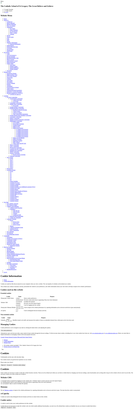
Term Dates (9, 80)
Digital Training (14, 69)
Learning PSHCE (14, 196)
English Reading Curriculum (17, 108)
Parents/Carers (7, 72)
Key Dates (12, 28)
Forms (8, 41)
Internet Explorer (13, 337)
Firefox (30, 337)
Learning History (14, 189)
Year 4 (11, 164)
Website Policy (7, 342)
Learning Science (14, 201)
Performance (10, 168)
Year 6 (11, 167)
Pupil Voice (16, 223)
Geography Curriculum (15, 117)
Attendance (9, 86)
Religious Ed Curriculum (16, 150)
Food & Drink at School (13, 87)
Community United (11, 240)
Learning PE (13, 195)
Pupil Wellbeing (11, 252)
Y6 (10, 180)
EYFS (11, 159)
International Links (11, 243)
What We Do (16, 212)
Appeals (12, 34)
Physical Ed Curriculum (16, 147)
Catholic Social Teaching (16, 208)
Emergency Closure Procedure (14, 91)
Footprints (12, 268)
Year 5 (11, 166)
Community (7, 236)
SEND (8, 35)
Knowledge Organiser (18, 124)
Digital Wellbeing (14, 68)
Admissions (10, 27)
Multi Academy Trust (12, 75)
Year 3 (11, 163)
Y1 (10, 173)
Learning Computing (15, 184)
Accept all (9, 365)
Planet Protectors (11, 62)
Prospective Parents (11, 73)
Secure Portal (10, 49)
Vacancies (9, 70)
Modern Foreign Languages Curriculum (19, 119)
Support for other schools (13, 244)
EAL (8, 38)
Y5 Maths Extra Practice (22, 135)
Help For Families (8, 247)
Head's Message (11, 23)
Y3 (10, 175)
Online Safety (10, 63)
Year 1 (11, 160)
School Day (10, 77)
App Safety (13, 65)
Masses (11, 226)
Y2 (10, 174)
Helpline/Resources (11, 269)
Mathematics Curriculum (16, 121)
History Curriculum (14, 118)
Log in (6, 12)
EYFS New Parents (12, 76)
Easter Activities (14, 181)
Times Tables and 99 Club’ (19, 143)
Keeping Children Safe (12, 255)
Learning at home (11, 170)
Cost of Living (10, 257)
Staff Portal (9, 51)
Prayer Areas (16, 222)
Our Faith (6, 202)
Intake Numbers (14, 30)
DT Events (15, 105)
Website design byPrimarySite (11, 346)
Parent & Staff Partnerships (16, 216)
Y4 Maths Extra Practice (22, 133)
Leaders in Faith (17, 215)
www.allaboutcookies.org (111, 333)
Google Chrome (5, 337)
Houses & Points (11, 56)
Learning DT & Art (14, 182)
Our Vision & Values (12, 205)
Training (15, 213)
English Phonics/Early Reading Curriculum (20, 115)
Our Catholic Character (12, 203)
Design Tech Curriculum (16, 104)
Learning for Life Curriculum (17, 149)
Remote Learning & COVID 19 (14, 93)
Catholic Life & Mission (13, 206)
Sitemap (6, 340)
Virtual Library (16, 111)
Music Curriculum (14, 145)
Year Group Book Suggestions (20, 114)
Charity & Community (15, 217)
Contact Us (9, 21)
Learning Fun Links (15, 188)
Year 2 (11, 161)
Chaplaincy (13, 209)
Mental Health (10, 251)
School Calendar (11, 83)
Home (5, 19)
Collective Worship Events (16, 227)
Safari (27, 337)
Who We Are (16, 210)
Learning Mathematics (15, 192)
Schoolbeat (9, 237)
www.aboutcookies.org (97, 333)
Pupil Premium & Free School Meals (16, 258)
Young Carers (10, 37)
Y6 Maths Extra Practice (22, 136)
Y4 (10, 177)
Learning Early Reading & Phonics (18, 191)
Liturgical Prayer (14, 229)
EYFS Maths (16, 122)
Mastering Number (17, 140)
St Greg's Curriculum (12, 97)
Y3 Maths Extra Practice (22, 132)
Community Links (11, 241)
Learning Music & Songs (16, 194)
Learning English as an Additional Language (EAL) (22, 187)
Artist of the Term (17, 100)
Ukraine (9, 262)
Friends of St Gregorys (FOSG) (14, 238)
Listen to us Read (17, 112)
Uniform (9, 79)
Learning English (14, 185)
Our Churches (10, 231)
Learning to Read (14, 199)
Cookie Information (8, 281)
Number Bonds (17, 125)
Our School (6, 52)
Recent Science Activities (19, 154)
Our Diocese (10, 233)
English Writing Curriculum (16, 107)
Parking (9, 84)
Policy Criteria (13, 33)
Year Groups (10, 157)
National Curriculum (15, 156)
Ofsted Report (10, 45)
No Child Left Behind (12, 264)
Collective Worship (11, 219)
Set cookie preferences (6, 330)
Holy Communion (14, 230)
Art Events (15, 101)
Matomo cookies (8, 390)
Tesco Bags (13, 265)
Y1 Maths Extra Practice (22, 129)
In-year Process (13, 31)
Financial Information (15, 44)
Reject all (3, 365)
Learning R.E (13, 198)
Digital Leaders (13, 66)
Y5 (10, 178)
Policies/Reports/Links (12, 47)
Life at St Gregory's (11, 55)
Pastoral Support (11, 248)
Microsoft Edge (21, 337)
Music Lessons (10, 59)
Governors (9, 48)
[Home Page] (1, 2)
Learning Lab (13, 266)
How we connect (11, 26)
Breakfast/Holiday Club (12, 58)
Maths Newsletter (17, 139)
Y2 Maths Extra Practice (22, 131)
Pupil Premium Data (15, 259)
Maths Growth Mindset (18, 138)
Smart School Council (12, 61)
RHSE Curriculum (14, 152)
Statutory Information (12, 42)
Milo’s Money (16, 142)
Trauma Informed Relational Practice (16, 254)
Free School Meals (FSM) (16, 261)
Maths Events (16, 126)
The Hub (9, 250)
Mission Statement (11, 24)
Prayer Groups (16, 224)
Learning (6, 96)
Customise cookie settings (19, 365)
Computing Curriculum (15, 103)
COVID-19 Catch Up (15, 94)
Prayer (11, 220)
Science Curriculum (15, 153)
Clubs (8, 54)
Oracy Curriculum (14, 146)
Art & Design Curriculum (16, 98)
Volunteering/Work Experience (14, 90)
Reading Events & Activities (20, 110)
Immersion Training (15, 245)
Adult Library (10, 89)
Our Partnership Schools (13, 234)
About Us (6, 20)
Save (14, 407)
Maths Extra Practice (18, 128)
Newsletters (10, 82)
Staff (8, 40)
